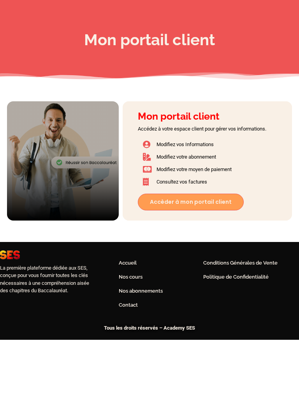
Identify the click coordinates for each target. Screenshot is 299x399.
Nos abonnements (141, 291)
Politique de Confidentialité (236, 277)
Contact (128, 305)
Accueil (128, 263)
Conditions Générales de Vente (240, 263)
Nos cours (130, 277)
